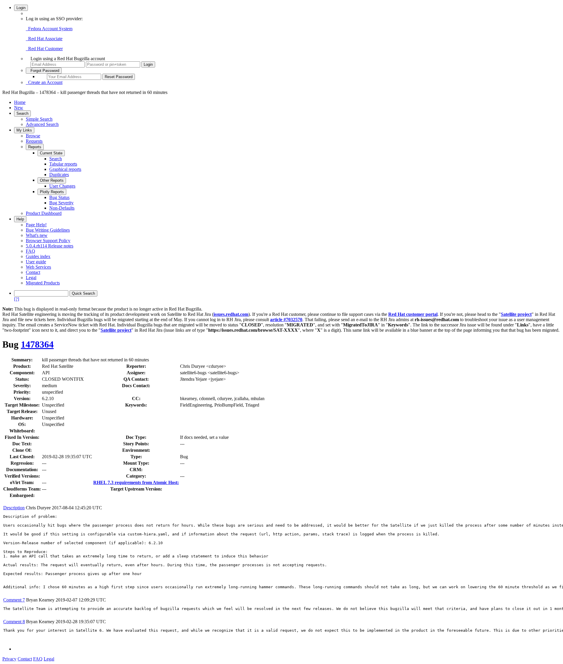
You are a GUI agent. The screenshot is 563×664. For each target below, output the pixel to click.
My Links (24, 130)
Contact (33, 272)
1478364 (37, 344)
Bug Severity (61, 202)
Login (21, 8)
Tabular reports (63, 163)
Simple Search (39, 119)
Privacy (9, 658)
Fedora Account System (49, 28)
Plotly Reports (52, 192)
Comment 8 (14, 621)
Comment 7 (14, 599)
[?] (16, 298)
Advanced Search (42, 124)
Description (14, 507)
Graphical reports (65, 169)
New (18, 107)
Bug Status (59, 197)
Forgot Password (43, 70)
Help (20, 219)
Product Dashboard (44, 213)
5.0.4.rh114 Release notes (49, 245)
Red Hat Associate (44, 38)
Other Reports (52, 180)
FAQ (30, 251)
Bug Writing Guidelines (48, 229)
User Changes (62, 185)
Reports (34, 147)
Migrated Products (43, 282)
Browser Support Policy (48, 240)
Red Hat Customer (44, 48)
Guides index (38, 256)
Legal (31, 277)
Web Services (38, 266)
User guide (36, 261)
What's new (37, 235)
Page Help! (36, 224)
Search (22, 113)
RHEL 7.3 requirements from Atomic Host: (136, 482)
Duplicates (59, 174)
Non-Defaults (61, 207)
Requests (34, 141)
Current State (51, 153)
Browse (33, 135)
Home (20, 102)
